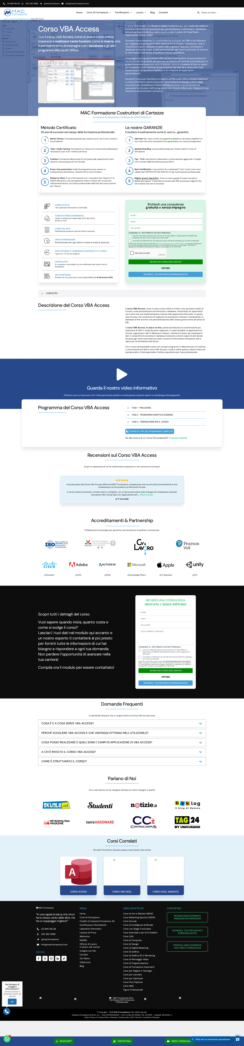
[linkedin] (57, 958)
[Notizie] (144, 800)
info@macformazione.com (77, 3)
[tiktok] (64, 958)
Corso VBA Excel (122, 891)
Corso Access (78, 891)
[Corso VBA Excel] (122, 859)
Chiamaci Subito (177, 438)
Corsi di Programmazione (19, 19)
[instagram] (51, 958)
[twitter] (45, 958)
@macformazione (52, 3)
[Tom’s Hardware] (100, 821)
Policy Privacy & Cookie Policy (97, 1017)
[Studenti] (100, 801)
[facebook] (38, 958)
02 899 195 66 (13, 3)
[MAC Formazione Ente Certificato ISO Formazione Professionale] (122, 998)
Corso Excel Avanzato (166, 891)
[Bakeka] (187, 801)
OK (12, 1002)
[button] (122, 293)
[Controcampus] (144, 817)
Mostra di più (146, 494)
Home (6, 19)
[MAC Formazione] (45, 907)
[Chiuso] (22, 981)
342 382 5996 (32, 3)
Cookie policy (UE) (126, 1017)
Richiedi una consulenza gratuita (165, 262)
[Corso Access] (78, 859)
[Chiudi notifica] (193, 1039)
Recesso (156, 1017)
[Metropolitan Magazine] (57, 817)
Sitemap (113, 1017)
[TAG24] (187, 817)
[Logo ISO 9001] (56, 540)
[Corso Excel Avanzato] (166, 859)
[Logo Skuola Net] (57, 801)
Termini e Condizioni (143, 1017)
